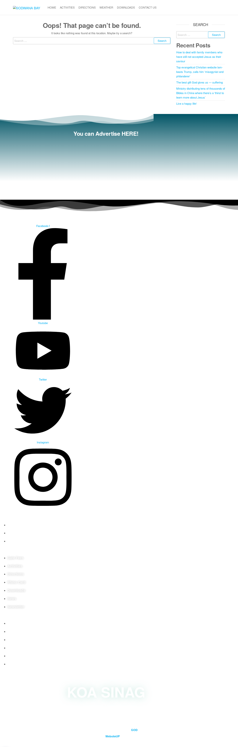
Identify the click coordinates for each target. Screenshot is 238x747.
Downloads (126, 7)
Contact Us (148, 7)
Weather (106, 7)
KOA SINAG (106, 692)
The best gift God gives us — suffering (199, 82)
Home (52, 7)
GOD (134, 730)
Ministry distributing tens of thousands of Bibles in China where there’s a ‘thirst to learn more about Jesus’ (200, 92)
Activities (67, 7)
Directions (87, 7)
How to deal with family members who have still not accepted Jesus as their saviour (199, 56)
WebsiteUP (112, 736)
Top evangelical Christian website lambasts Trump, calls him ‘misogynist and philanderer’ (199, 71)
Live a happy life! (186, 103)
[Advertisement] (106, 166)
